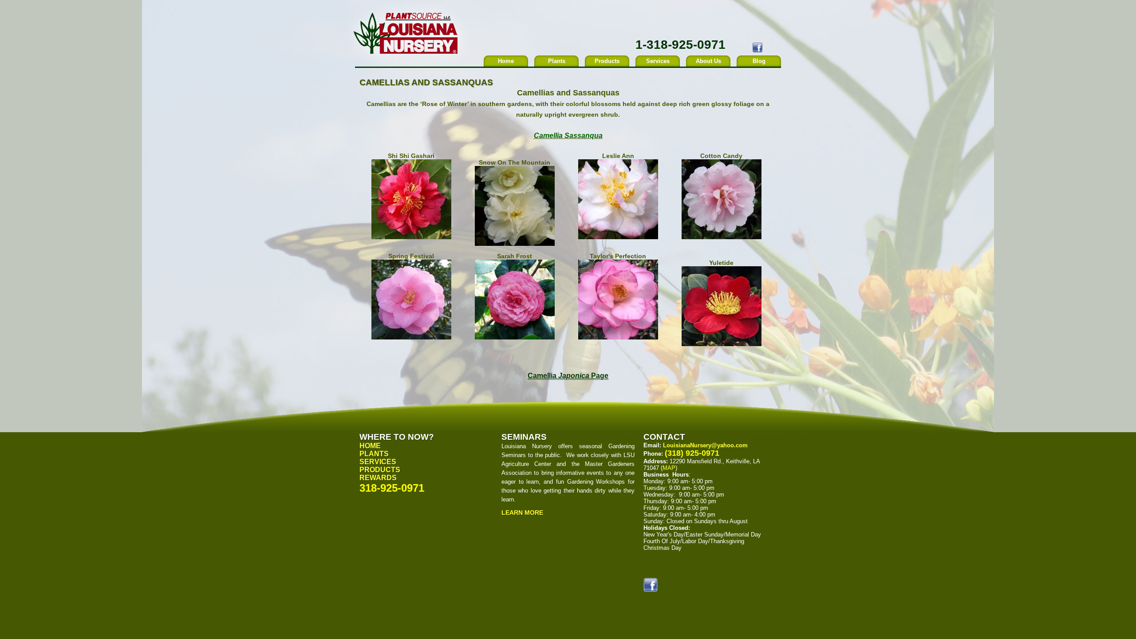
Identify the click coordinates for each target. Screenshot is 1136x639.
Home (506, 61)
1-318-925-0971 (680, 44)
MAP (669, 468)
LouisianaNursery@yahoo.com (705, 445)
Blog (759, 61)
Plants (556, 61)
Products (607, 61)
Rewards (378, 477)
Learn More (522, 512)
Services (658, 61)
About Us (708, 61)
